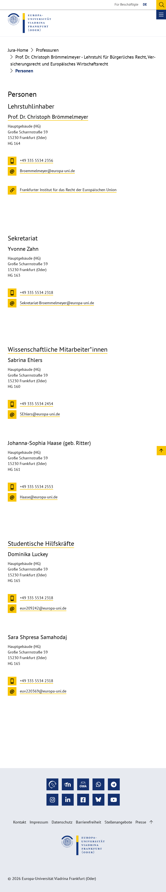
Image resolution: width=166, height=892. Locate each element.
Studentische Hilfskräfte (41, 543)
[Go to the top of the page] (151, 822)
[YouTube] (114, 800)
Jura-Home (18, 50)
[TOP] (161, 450)
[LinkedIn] (68, 800)
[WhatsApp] (98, 784)
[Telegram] (114, 784)
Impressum (39, 822)
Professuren (47, 50)
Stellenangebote (118, 822)
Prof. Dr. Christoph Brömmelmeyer (48, 116)
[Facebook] (83, 800)
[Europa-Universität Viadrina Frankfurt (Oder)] (29, 23)
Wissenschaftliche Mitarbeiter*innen (57, 349)
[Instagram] (52, 800)
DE (145, 4)
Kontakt (19, 822)
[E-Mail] (83, 784)
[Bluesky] (98, 800)
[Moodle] (68, 784)
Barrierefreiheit (88, 822)
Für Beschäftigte (126, 4)
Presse (141, 822)
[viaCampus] (52, 784)
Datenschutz (62, 822)
